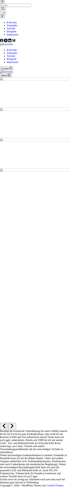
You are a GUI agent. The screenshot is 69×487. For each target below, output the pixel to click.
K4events (12, 50)
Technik (11, 56)
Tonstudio (12, 53)
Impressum (12, 62)
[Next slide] (12, 426)
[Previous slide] (4, 426)
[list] (34, 248)
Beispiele (11, 59)
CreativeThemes (55, 485)
